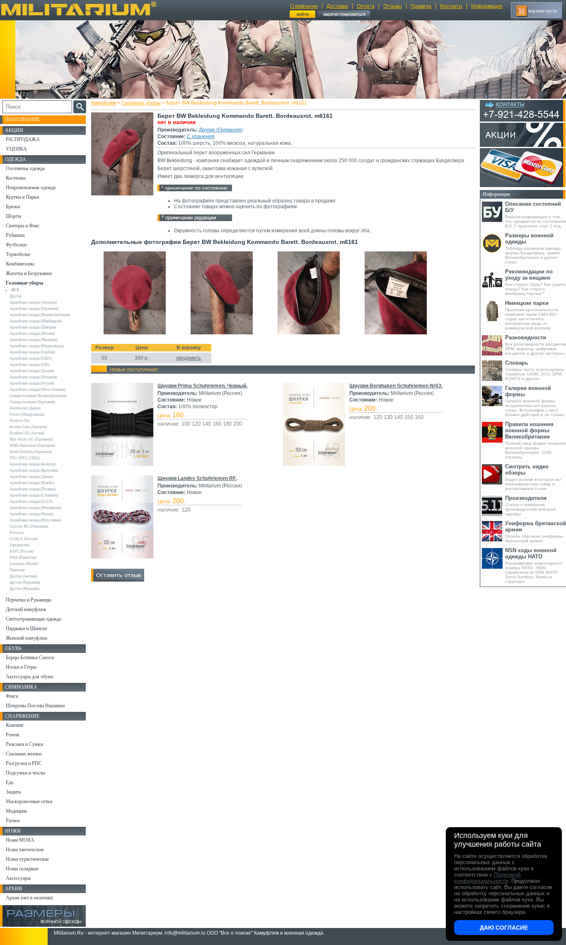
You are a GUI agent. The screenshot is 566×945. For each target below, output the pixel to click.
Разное (13, 820)
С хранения (201, 136)
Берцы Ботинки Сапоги (30, 657)
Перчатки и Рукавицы (28, 600)
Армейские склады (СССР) (31, 501)
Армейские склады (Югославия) (35, 520)
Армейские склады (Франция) (34, 340)
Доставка (337, 6)
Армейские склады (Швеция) (33, 327)
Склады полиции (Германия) (32, 402)
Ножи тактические (25, 849)
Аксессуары (18, 878)
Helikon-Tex (20, 421)
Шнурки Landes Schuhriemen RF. (197, 478)
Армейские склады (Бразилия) (34, 470)
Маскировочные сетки (29, 801)
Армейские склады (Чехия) (31, 514)
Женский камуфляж (26, 638)
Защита (13, 792)
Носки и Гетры (21, 667)
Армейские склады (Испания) (33, 377)
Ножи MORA (20, 840)
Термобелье (18, 254)
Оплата (366, 6)
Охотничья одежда (25, 168)
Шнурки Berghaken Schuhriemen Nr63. (396, 386)
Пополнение (22, 119)
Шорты (13, 216)
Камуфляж (103, 103)
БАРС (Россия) (22, 551)
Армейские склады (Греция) (32, 371)
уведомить (188, 358)
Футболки (16, 245)
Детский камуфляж (26, 609)
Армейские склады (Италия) (32, 333)
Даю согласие (504, 927)
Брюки (13, 206)
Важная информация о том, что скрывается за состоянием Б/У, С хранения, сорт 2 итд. (535, 214)
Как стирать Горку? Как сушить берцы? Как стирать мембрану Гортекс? (535, 282)
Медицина (16, 811)
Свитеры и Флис (22, 226)
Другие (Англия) (23, 576)
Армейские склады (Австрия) (33, 302)
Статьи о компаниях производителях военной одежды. (530, 505)
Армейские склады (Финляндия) (35, 508)
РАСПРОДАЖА (23, 139)
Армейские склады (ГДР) (29, 365)
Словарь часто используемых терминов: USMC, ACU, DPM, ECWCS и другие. (534, 370)
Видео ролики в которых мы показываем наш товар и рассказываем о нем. (533, 477)
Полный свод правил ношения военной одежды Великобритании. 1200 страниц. (535, 440)
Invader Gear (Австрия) (28, 427)
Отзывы (392, 6)
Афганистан (19, 545)
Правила (421, 6)
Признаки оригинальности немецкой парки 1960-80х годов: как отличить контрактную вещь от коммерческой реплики (531, 315)
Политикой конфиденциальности (487, 878)
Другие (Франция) (24, 589)
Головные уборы (141, 103)
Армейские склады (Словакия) (34, 495)
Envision (17, 533)
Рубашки (15, 235)
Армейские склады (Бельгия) (33, 464)
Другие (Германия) (221, 130)
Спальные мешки (23, 754)
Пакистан (17, 570)
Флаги (12, 696)
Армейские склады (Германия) (34, 309)
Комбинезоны (20, 264)
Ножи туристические (27, 859)
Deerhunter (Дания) (25, 408)
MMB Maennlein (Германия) (32, 445)
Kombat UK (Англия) (27, 433)
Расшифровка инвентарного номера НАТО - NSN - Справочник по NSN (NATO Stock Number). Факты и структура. (533, 565)
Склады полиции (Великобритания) (38, 396)
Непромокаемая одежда (31, 187)
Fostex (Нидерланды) (27, 414)
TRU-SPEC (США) (25, 458)
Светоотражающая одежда (33, 619)
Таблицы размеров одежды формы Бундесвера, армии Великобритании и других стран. (533, 248)
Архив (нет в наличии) (29, 898)
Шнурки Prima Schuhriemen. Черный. (202, 386)
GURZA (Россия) (24, 539)
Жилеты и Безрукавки (29, 273)
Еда (9, 782)
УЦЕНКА (16, 149)
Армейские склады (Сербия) (32, 352)
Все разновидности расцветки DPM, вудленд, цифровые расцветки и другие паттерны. (535, 345)
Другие (16, 296)
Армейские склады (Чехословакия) (37, 389)
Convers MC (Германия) (29, 526)
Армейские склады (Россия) (32, 383)
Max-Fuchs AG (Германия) (31, 439)
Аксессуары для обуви (29, 677)
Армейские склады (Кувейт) (32, 483)
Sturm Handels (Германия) (31, 452)
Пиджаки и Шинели (26, 628)
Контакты (451, 6)
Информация (487, 6)
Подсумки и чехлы (25, 773)
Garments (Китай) (24, 564)
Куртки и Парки (22, 197)
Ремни (12, 735)
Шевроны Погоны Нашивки (35, 706)
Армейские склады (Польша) (33, 489)
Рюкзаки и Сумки (24, 744)
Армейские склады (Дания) (31, 477)
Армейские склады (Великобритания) (40, 315)
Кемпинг (15, 725)
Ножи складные (22, 869)
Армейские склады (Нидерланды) (37, 346)
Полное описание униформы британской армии (535, 531)
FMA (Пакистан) (23, 557)
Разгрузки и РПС (24, 763)
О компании (304, 6)
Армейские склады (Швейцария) (36, 321)
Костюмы (16, 178)
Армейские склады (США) (31, 358)
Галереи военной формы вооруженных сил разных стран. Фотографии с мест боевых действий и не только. (535, 401)
